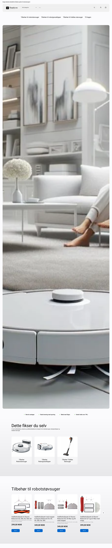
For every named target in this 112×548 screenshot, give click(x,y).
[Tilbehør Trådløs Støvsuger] (67, 447)
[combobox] (67, 7)
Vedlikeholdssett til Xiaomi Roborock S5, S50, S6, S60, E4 (21, 517)
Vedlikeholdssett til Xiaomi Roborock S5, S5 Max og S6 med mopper (66, 518)
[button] (105, 7)
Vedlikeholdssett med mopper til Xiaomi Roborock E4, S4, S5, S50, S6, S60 (44, 518)
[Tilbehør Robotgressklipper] (44, 447)
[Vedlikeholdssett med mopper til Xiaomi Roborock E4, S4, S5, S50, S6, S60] (44, 504)
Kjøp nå (15, 530)
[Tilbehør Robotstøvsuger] (21, 447)
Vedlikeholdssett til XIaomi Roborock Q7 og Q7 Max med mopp (90, 518)
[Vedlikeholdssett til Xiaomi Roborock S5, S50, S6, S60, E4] (21, 504)
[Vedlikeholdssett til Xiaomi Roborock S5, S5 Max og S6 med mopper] (67, 504)
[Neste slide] (103, 512)
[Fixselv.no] (11, 7)
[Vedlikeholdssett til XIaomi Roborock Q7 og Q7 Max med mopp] (90, 504)
